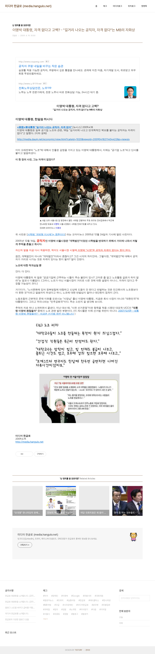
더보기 (45, 619)
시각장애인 (68, 605)
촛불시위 (87, 596)
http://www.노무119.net (30, 83)
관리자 (88, 650)
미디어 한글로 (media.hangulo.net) (28, 6)
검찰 (64, 609)
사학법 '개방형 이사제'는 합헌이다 (46, 234)
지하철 (103, 609)
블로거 (85, 614)
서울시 (47, 614)
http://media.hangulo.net (29, 441)
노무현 (73, 609)
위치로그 (131, 6)
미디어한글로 (83, 605)
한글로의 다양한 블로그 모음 (17, 619)
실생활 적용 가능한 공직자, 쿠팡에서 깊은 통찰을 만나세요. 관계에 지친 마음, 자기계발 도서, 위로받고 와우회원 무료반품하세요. (77, 72)
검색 (147, 598)
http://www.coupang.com (31, 61)
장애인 (55, 596)
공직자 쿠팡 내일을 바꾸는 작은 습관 (41, 66)
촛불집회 (106, 605)
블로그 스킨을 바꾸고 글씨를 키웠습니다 (20, 607)
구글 (57, 605)
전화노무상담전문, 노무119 (35, 88)
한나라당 (107, 600)
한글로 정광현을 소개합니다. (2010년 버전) (20, 602)
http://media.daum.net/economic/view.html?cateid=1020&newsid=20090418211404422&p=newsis (73, 139)
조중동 (57, 614)
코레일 (47, 609)
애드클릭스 (94, 600)
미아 (46, 596)
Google (76, 596)
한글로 (82, 600)
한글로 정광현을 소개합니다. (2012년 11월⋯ (20, 596)
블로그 (75, 614)
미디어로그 (117, 6)
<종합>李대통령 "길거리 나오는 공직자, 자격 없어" (45, 127)
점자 (56, 609)
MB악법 (47, 605)
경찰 (66, 614)
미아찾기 (84, 609)
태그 (105, 6)
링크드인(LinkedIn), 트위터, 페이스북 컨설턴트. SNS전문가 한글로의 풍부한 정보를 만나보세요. (57, 539)
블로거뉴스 (48, 600)
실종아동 (71, 600)
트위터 (60, 600)
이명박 (65, 596)
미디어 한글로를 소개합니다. (17, 613)
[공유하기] (26, 454)
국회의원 (99, 596)
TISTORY (78, 650)
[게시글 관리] (30, 454)
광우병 (95, 605)
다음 (94, 609)
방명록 (144, 6)
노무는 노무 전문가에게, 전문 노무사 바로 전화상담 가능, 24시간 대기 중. (59, 92)
